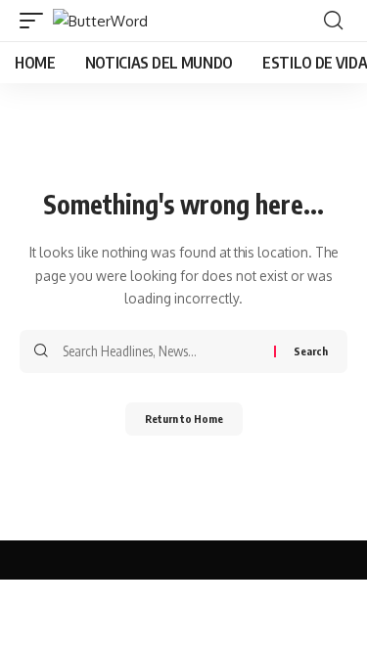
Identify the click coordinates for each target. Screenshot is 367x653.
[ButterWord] (100, 21)
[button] (36, 21)
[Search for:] (161, 351)
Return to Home (184, 418)
